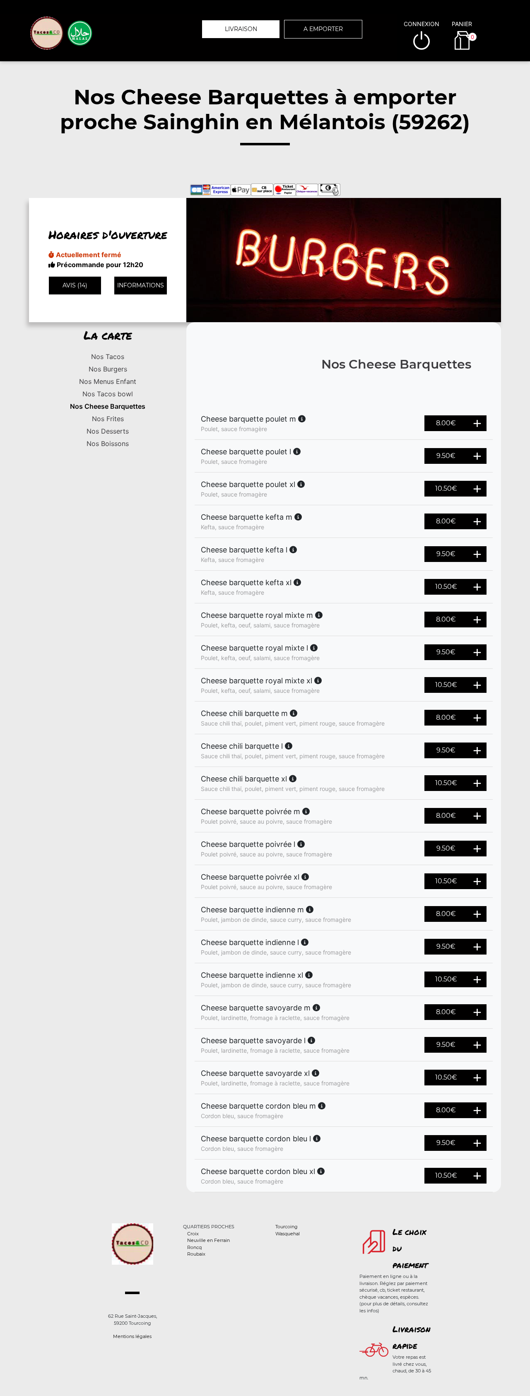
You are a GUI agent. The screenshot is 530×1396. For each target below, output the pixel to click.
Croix (193, 1234)
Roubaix (196, 1254)
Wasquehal (287, 1234)
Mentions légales (132, 1336)
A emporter (323, 29)
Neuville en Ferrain (208, 1240)
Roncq (194, 1247)
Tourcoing (286, 1227)
